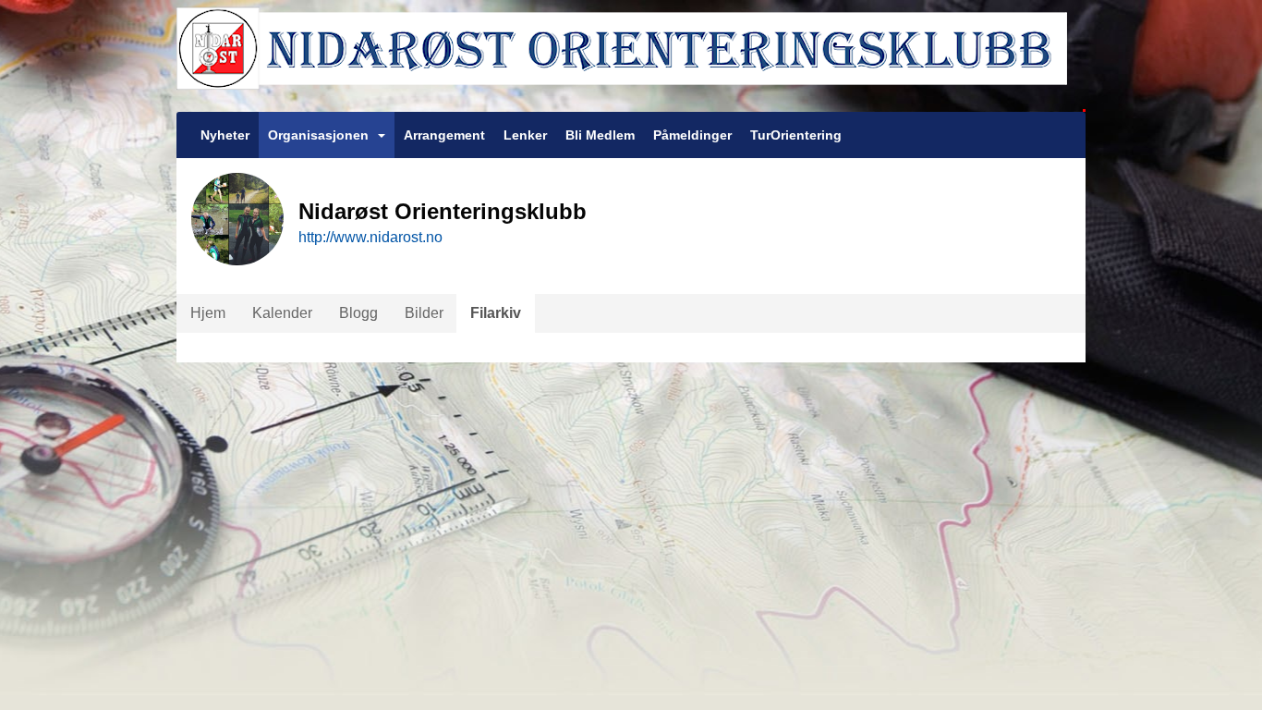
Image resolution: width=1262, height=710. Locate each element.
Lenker (525, 135)
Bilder (424, 313)
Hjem (207, 313)
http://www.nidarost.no (370, 237)
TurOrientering (796, 135)
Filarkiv (495, 313)
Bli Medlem (600, 135)
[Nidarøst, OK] (631, 56)
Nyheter (224, 135)
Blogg (358, 313)
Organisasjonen (318, 135)
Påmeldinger (692, 135)
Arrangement (444, 135)
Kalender (282, 313)
